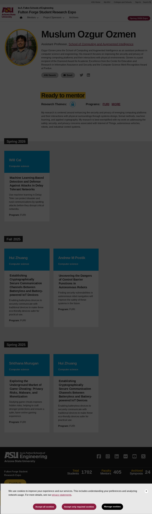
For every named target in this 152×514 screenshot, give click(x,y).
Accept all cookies (44, 507)
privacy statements (61, 495)
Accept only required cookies (79, 507)
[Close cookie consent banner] (146, 491)
